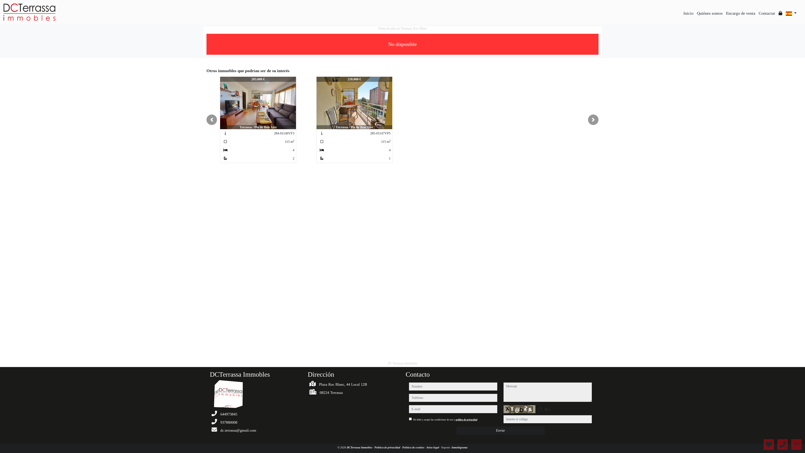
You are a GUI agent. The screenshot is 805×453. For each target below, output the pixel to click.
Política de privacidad (387, 447)
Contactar (767, 13)
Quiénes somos (710, 13)
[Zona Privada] (780, 13)
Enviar (500, 430)
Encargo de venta (740, 13)
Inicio (688, 13)
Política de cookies (413, 447)
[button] (211, 120)
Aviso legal (433, 447)
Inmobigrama (459, 447)
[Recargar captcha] (540, 409)
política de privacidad (466, 419)
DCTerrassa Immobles (360, 447)
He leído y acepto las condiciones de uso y (445, 419)
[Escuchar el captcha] (547, 409)
